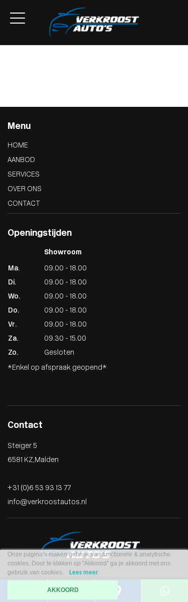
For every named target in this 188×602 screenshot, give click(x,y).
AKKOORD (63, 589)
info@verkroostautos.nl (47, 502)
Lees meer (83, 572)
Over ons (15, 47)
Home (18, 145)
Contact (14, 58)
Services (24, 175)
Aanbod (21, 160)
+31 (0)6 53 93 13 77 (39, 488)
